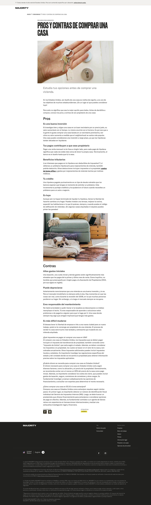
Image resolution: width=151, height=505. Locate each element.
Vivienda (84, 411)
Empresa (119, 428)
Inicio (29, 14)
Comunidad (36, 14)
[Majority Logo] (21, 8)
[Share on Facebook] (45, 412)
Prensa (119, 437)
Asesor (119, 434)
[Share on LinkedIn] (50, 412)
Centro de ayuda (101, 428)
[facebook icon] (98, 453)
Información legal (122, 440)
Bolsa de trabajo (122, 431)
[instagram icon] (105, 453)
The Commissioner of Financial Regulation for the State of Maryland (80, 469)
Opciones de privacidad (123, 445)
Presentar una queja (123, 443)
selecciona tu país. (80, 2)
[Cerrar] (16, 2)
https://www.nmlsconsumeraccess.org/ (48, 476)
